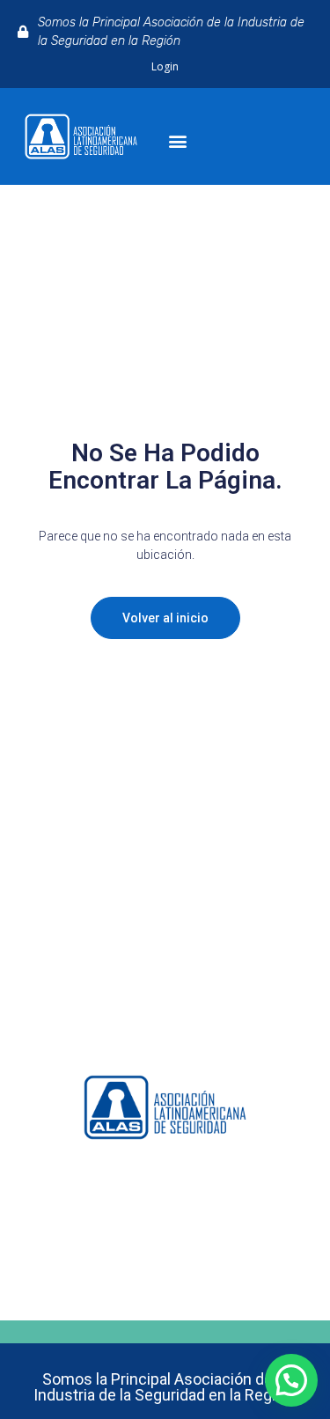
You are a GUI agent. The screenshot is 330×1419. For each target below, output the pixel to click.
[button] (178, 141)
